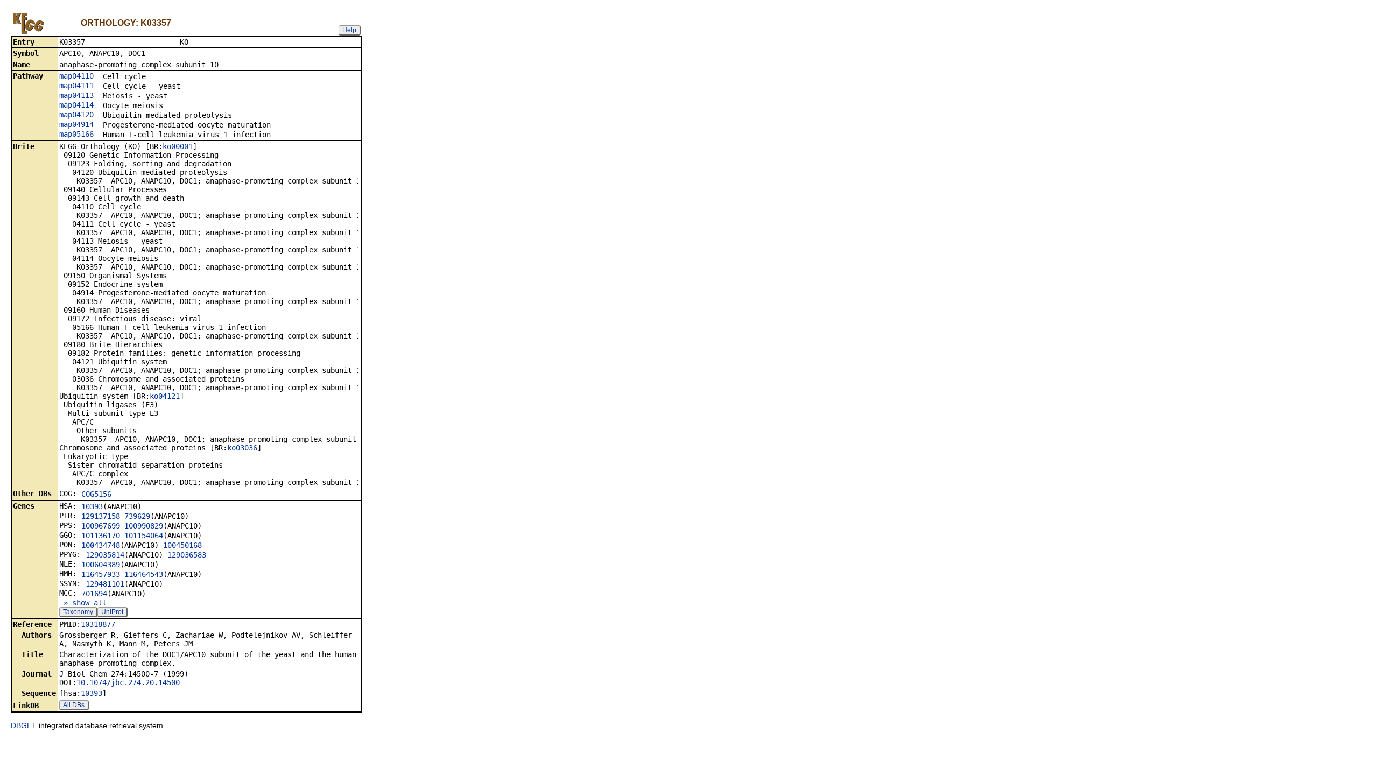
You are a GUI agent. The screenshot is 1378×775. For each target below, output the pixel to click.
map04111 (76, 85)
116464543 (143, 574)
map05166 (76, 134)
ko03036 (242, 447)
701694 (94, 593)
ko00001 (178, 146)
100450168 (182, 545)
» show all (83, 602)
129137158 (100, 516)
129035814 (105, 555)
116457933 (100, 574)
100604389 (100, 564)
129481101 (105, 584)
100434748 (100, 545)
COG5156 (96, 494)
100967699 (100, 526)
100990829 (143, 526)
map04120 (76, 114)
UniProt (112, 612)
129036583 (186, 555)
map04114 (76, 105)
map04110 (76, 76)
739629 (137, 516)
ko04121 (165, 396)
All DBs (74, 705)
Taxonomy (78, 612)
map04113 (76, 95)
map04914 (76, 124)
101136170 (100, 535)
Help (349, 30)
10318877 (98, 624)
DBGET (24, 725)
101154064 (143, 535)
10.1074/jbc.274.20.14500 (128, 682)
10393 (92, 506)
